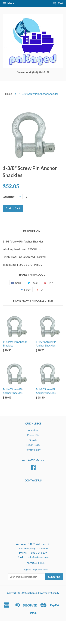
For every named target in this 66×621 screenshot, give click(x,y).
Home (8, 93)
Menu (10, 3)
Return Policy (33, 444)
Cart (60, 3)
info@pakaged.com (39, 557)
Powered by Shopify (48, 592)
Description (31, 231)
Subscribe (54, 576)
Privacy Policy (33, 449)
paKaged (32, 592)
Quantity (9, 196)
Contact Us (33, 435)
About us (33, 430)
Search (33, 440)
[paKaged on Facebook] (33, 468)
